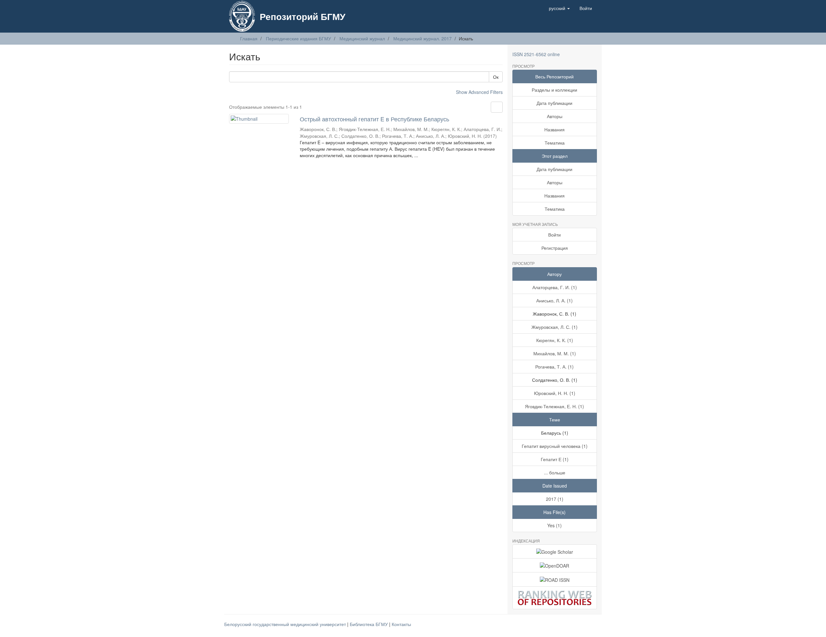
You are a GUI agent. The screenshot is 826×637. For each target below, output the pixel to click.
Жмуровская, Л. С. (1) (554, 327)
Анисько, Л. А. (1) (554, 300)
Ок (496, 77)
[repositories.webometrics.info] (554, 597)
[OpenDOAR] (554, 565)
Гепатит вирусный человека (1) (555, 446)
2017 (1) (554, 499)
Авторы (554, 116)
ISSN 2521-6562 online (536, 54)
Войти (554, 234)
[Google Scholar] (554, 551)
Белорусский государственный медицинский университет (285, 624)
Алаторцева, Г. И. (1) (554, 287)
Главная (248, 38)
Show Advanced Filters (479, 92)
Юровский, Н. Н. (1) (554, 393)
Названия (554, 129)
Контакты (401, 624)
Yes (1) (554, 525)
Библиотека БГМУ (369, 624)
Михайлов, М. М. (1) (554, 353)
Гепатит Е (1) (555, 459)
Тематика (555, 142)
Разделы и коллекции (554, 89)
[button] (559, 8)
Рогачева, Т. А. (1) (554, 366)
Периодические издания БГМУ (298, 38)
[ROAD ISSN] (554, 579)
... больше (554, 472)
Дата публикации (554, 103)
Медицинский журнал (362, 38)
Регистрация (554, 248)
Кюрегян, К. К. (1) (554, 340)
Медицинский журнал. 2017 (422, 38)
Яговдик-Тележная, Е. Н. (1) (554, 406)
